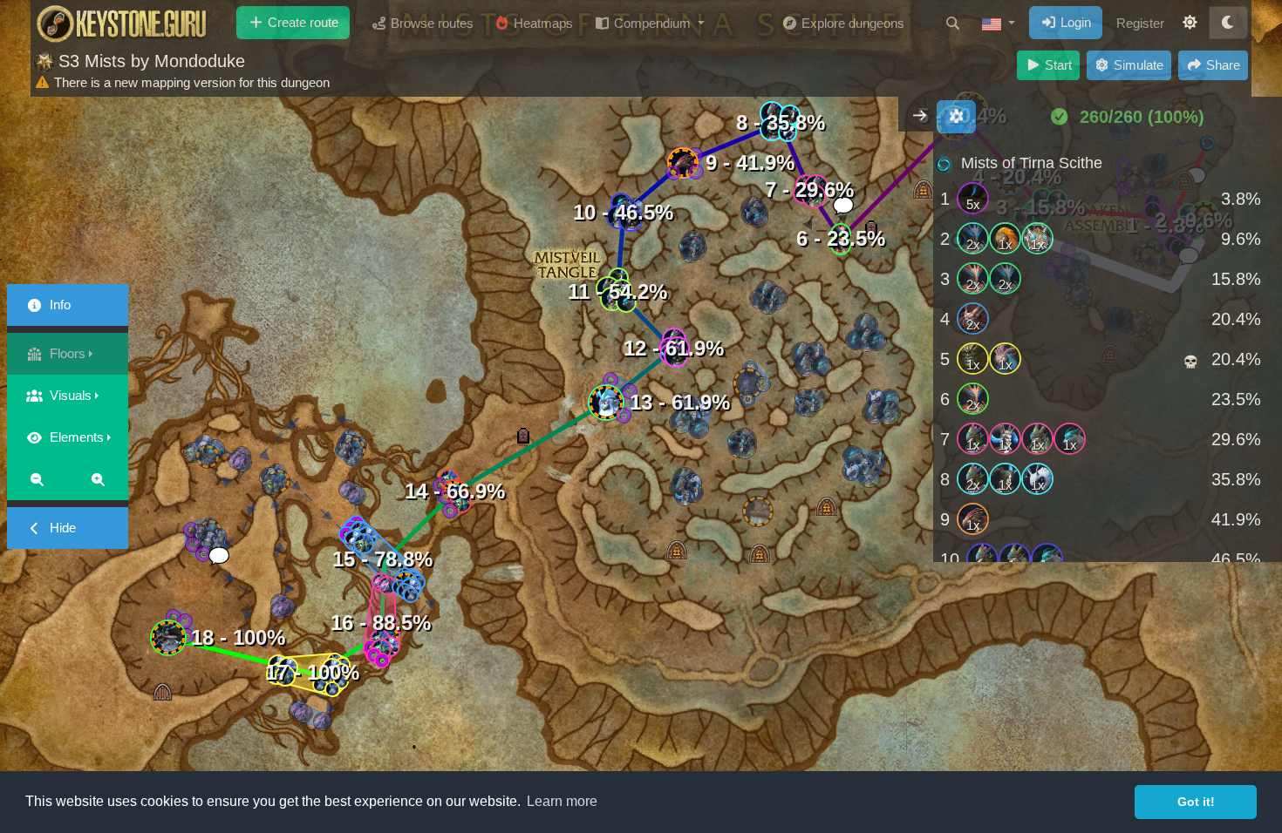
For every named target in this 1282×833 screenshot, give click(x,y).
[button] (998, 23)
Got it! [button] (1196, 802)
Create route (301, 22)
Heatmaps (541, 23)
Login (1074, 22)
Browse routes (430, 23)
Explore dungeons (851, 23)
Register (1140, 23)
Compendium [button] (652, 23)
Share (1221, 65)
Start (1056, 65)
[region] (1107, 353)
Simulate (1136, 65)
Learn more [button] (562, 801)
